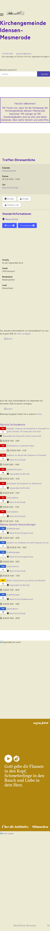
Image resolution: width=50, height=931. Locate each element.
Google (25, 198)
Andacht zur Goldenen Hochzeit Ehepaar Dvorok (28, 542)
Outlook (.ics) (13, 204)
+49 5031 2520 (7, 53)
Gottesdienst (12, 497)
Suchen (44, 74)
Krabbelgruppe (13, 528)
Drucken (10, 198)
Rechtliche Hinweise (24, 925)
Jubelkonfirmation (14, 469)
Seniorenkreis (13, 566)
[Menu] (1, 14)
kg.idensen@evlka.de (23, 53)
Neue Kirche (11, 219)
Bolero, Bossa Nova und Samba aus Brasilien (26, 580)
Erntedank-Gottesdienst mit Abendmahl (24, 483)
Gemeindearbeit (9, 170)
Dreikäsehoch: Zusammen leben (20, 445)
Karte (9, 225)
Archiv (39, 414)
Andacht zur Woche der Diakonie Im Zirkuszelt (26, 455)
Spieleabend (12, 608)
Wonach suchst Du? (8, 69)
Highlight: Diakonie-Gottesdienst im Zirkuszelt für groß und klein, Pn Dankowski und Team (28, 430)
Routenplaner (26, 225)
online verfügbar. (24, 333)
